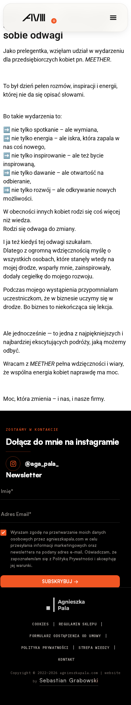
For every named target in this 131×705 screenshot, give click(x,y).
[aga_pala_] (13, 463)
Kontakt (66, 659)
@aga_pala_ (42, 463)
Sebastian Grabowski (68, 680)
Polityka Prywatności (45, 647)
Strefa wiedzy (94, 647)
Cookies (40, 624)
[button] (113, 17)
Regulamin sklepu (78, 624)
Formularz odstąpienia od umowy (65, 636)
